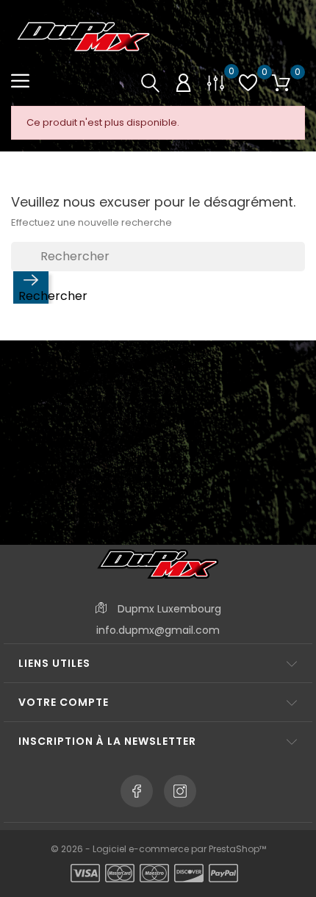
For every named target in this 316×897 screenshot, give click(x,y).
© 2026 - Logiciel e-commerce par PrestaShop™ (158, 849)
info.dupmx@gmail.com (158, 630)
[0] (215, 82)
